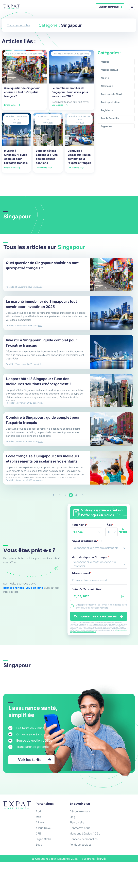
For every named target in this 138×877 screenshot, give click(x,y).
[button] (110, 6)
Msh (38, 817)
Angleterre (107, 110)
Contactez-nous (80, 828)
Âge (110, 525)
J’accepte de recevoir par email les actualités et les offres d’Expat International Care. (101, 606)
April (39, 811)
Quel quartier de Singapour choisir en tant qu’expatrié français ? (22, 92)
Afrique (105, 61)
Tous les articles (18, 25)
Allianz (40, 822)
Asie (40, 53)
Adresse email (81, 573)
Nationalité (79, 525)
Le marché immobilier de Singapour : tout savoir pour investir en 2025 (70, 92)
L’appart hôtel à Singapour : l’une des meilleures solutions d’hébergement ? (47, 159)
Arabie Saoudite (110, 118)
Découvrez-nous (80, 811)
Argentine (106, 126)
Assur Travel (43, 828)
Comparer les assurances (95, 616)
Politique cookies (80, 844)
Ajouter (123, 531)
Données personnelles (83, 839)
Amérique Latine (110, 102)
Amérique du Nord (111, 94)
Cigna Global (44, 839)
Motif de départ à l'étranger (90, 557)
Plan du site (77, 822)
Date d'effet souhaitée (87, 589)
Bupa (39, 844)
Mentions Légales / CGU (85, 833)
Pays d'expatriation (85, 541)
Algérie (105, 77)
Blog (72, 817)
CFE (38, 833)
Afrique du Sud (109, 69)
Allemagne (107, 86)
